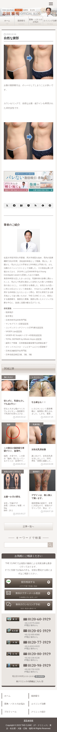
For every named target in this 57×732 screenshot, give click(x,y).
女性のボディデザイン (12, 472)
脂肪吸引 (21, 21)
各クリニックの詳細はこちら (28, 681)
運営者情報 (28, 721)
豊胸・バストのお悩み (35, 21)
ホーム (7, 21)
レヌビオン (36, 377)
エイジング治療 (50, 21)
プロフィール (10, 712)
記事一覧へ (28, 526)
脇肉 (8, 424)
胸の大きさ (8, 377)
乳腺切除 (36, 424)
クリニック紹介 (38, 712)
